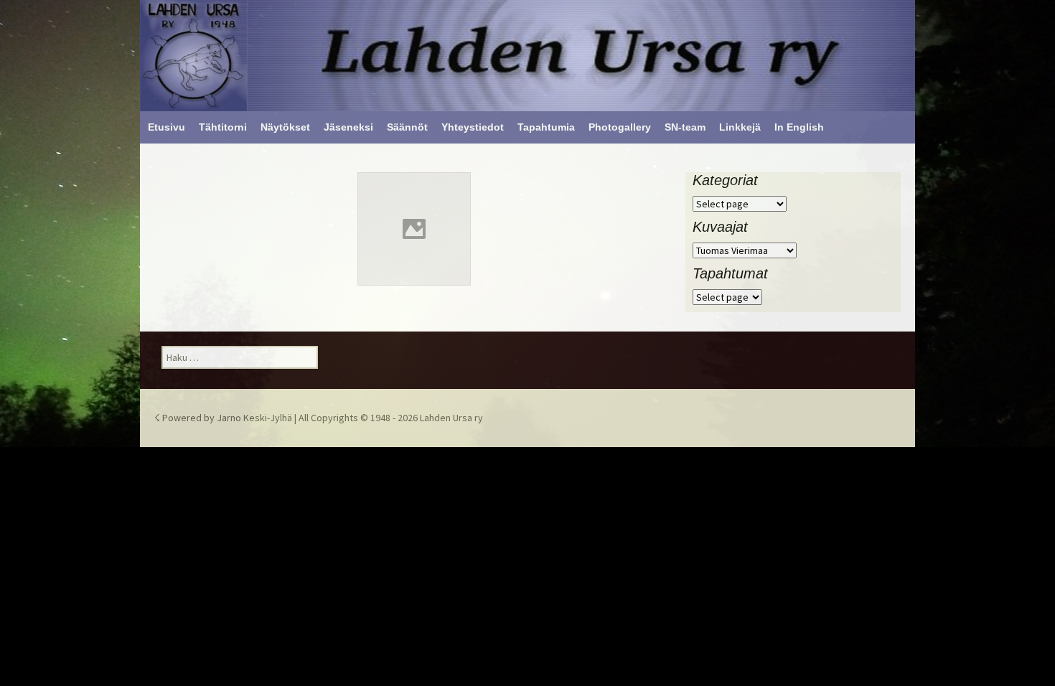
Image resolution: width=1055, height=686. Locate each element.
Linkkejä (740, 127)
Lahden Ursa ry (451, 417)
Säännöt (407, 127)
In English (799, 127)
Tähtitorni (223, 127)
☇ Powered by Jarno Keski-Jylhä (224, 417)
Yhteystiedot (472, 127)
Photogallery (620, 127)
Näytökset (285, 127)
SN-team (685, 127)
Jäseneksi (348, 127)
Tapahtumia (546, 127)
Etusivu (166, 127)
